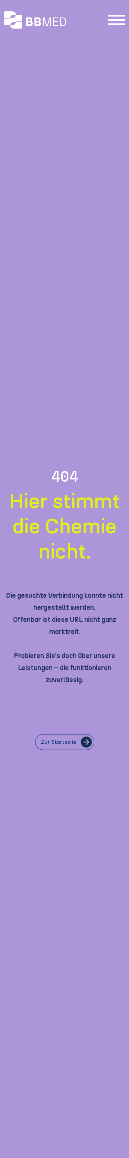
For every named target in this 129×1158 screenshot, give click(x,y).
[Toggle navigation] (116, 20)
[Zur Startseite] (53, 20)
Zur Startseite (59, 742)
